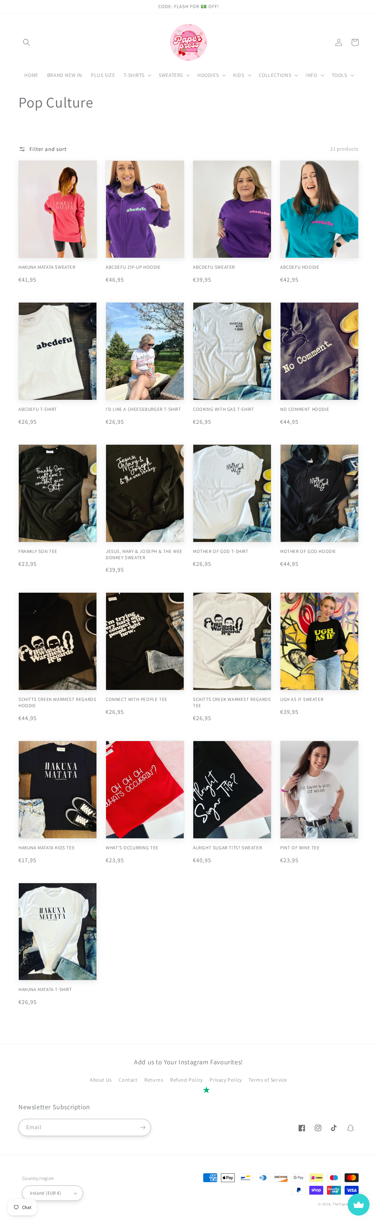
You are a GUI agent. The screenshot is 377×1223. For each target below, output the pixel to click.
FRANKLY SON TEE (37, 551)
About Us (101, 1079)
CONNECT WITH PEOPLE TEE (137, 699)
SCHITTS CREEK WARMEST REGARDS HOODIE (57, 703)
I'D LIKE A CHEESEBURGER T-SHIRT (143, 409)
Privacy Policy (225, 1079)
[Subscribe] (142, 1127)
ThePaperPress (345, 1204)
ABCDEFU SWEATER (214, 267)
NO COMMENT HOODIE (304, 409)
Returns (153, 1079)
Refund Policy (186, 1079)
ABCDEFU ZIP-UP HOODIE (133, 267)
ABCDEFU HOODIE (299, 267)
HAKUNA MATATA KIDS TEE (46, 848)
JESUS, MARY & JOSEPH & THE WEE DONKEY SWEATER (144, 555)
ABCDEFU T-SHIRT (37, 409)
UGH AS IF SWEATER (301, 699)
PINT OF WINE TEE (300, 848)
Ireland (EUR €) (45, 1193)
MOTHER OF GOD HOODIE (308, 551)
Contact (128, 1079)
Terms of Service (268, 1079)
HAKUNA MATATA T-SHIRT (45, 990)
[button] (26, 42)
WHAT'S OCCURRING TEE (132, 848)
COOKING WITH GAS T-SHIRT (223, 409)
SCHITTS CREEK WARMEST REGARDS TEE (232, 703)
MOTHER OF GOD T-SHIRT (221, 551)
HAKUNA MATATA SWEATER (46, 267)
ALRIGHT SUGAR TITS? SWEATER (227, 848)
